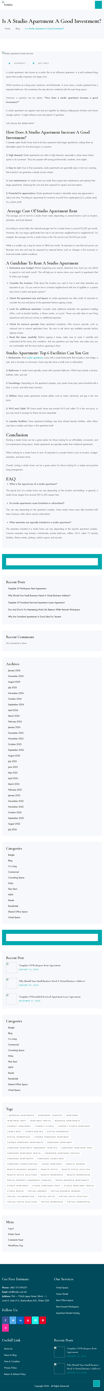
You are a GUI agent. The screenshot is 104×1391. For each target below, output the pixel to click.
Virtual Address (37, 1191)
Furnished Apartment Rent (77, 1148)
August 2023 (14, 755)
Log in (11, 1228)
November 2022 (16, 806)
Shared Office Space (18, 911)
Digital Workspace (58, 1131)
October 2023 (15, 744)
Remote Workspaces (79, 1175)
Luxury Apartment (52, 1164)
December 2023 (16, 733)
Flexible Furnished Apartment (51, 1137)
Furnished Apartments (20, 1158)
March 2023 (14, 784)
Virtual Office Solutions (22, 1202)
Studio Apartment (18, 1186)
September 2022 (16, 818)
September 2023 (16, 750)
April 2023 (13, 778)
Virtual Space (14, 917)
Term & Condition (12, 1361)
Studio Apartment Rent (46, 1186)
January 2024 (14, 727)
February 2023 (15, 789)
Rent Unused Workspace (67, 1306)
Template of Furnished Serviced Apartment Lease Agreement (36, 602)
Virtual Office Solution (73, 1196)
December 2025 (16, 676)
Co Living (12, 866)
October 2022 (15, 812)
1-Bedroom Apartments (20, 1115)
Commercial (13, 872)
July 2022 (12, 829)
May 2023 (13, 772)
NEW (10, 894)
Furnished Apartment (60, 1142)
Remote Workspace (52, 1175)
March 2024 (14, 715)
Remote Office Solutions (22, 1175)
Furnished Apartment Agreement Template (32, 1148)
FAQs (10, 883)
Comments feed (15, 1239)
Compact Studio (44, 1126)
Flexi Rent (12, 889)
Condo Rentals (34, 1131)
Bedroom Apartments (67, 1121)
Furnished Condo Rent (51, 1158)
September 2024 (16, 704)
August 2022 (14, 823)
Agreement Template (50, 1115)
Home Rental (62, 1294)
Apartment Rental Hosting (67, 1313)
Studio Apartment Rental (79, 1186)
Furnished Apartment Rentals (62, 1153)
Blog (18, 28)
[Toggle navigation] (98, 5)
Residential (13, 906)
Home (7, 28)
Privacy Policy (10, 1367)
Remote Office (49, 1169)
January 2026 (14, 670)
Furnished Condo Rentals (22, 1164)
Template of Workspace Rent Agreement (27, 588)
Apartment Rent (16, 1121)
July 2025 (12, 687)
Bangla (11, 854)
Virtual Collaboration (20, 1196)
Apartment (72, 1115)
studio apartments (35, 357)
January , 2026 (29, 969)
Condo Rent (14, 1131)
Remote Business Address (22, 1169)
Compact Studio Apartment (74, 1126)
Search (94, 561)
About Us (8, 1348)
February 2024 (15, 721)
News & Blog (10, 1355)
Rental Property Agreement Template (29, 1180)
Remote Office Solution (76, 1169)
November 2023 (16, 738)
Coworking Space (16, 877)
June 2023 (13, 767)
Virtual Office (46, 1196)
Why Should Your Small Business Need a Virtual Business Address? (39, 595)
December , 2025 (30, 1001)
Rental (11, 900)
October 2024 (15, 698)
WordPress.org (15, 1245)
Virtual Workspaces (79, 1202)
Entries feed (14, 1234)
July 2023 (43, 63)
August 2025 (14, 681)
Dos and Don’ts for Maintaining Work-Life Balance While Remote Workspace (44, 609)
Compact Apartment (19, 1126)
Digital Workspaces (19, 1137)
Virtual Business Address (66, 1191)
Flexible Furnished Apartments (25, 1142)
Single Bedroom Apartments (72, 1180)
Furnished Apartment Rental (24, 1153)
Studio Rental (15, 1191)
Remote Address (76, 1164)
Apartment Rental (40, 1121)
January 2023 (14, 795)
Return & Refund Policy (15, 1374)
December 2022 (16, 801)
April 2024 (13, 710)
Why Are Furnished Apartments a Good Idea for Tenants (34, 616)
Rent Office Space (64, 1300)
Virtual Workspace (52, 1202)
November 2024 (16, 693)
